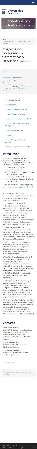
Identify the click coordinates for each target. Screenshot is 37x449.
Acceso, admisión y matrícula (16, 109)
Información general (12, 100)
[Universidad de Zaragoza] (12, 12)
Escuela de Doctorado (11, 78)
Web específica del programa (12, 91)
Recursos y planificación (14, 130)
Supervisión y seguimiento (15, 114)
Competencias (10, 105)
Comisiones (11, 363)
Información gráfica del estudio (16, 147)
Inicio (4, 39)
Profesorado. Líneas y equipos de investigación (17, 124)
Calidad (8, 135)
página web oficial (26, 187)
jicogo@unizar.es (13, 347)
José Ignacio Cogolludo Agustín (20, 89)
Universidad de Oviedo (15, 170)
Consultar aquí (19, 85)
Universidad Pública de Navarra (18, 177)
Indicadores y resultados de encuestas (15, 141)
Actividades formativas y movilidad (18, 119)
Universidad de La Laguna (16, 167)
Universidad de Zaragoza (16, 179)
